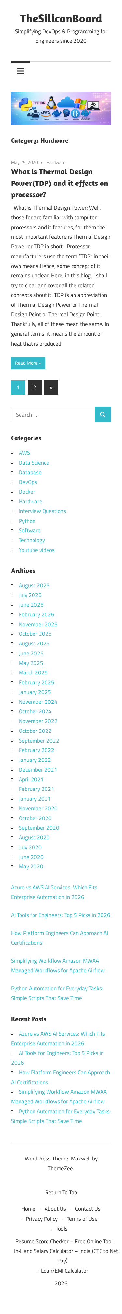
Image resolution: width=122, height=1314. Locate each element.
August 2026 (34, 585)
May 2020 (31, 866)
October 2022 (35, 731)
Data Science (34, 462)
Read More (26, 363)
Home (28, 1208)
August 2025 (34, 643)
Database (30, 472)
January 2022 (35, 760)
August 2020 (34, 837)
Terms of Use (82, 1219)
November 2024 (38, 702)
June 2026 (31, 604)
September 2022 (39, 740)
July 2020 (30, 847)
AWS (24, 453)
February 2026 (36, 614)
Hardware (56, 162)
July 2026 (30, 595)
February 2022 (36, 750)
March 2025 (33, 672)
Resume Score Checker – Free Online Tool (64, 1241)
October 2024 (35, 711)
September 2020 (39, 827)
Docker (27, 491)
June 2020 (31, 857)
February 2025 (36, 682)
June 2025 (31, 653)
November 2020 (38, 808)
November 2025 (38, 624)
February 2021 (36, 789)
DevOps (28, 482)
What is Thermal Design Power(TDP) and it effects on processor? (59, 183)
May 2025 (31, 663)
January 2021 (35, 798)
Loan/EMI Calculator (64, 1270)
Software (30, 530)
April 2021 (31, 779)
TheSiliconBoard (61, 18)
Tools (62, 1228)
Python (27, 521)
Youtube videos (37, 550)
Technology (32, 540)
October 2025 (35, 633)
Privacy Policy (42, 1219)
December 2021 (38, 769)
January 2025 (35, 692)
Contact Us (88, 1208)
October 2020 (35, 818)
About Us (55, 1208)
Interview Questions (42, 511)
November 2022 (38, 721)
